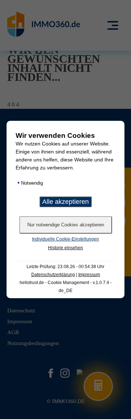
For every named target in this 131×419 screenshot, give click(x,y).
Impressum (89, 274)
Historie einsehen (65, 247)
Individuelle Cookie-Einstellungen (65, 239)
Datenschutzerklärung (53, 274)
